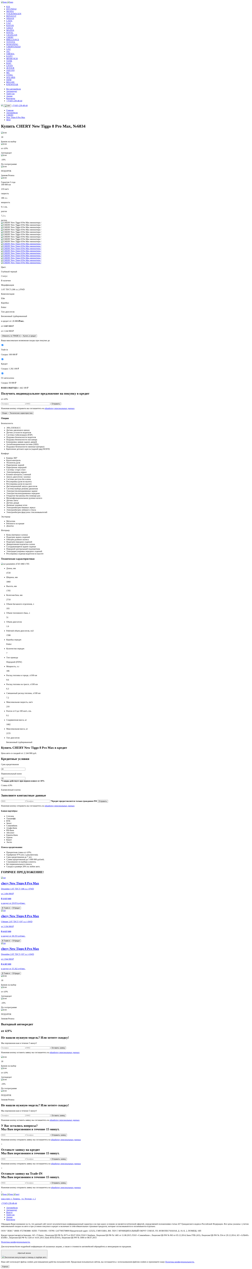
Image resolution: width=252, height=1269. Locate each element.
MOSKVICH (12, 58)
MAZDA (10, 30)
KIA (8, 7)
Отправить (56, 404)
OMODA (10, 54)
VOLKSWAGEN (13, 14)
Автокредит (11, 91)
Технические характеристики (21, 413)
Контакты (10, 98)
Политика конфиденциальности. (15, 1242)
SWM (8, 80)
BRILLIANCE (12, 40)
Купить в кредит (29, 336)
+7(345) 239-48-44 (14, 101)
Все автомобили (13, 89)
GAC (8, 49)
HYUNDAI (11, 9)
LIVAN (9, 66)
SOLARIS (10, 77)
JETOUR (10, 68)
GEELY (9, 28)
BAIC (8, 63)
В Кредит (16, 908)
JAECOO (10, 70)
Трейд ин (10, 94)
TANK (9, 61)
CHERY (10, 37)
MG (8, 73)
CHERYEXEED (13, 47)
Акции (9, 96)
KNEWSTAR (12, 84)
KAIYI (9, 56)
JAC (8, 51)
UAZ (8, 23)
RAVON (10, 25)
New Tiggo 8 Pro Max (15, 117)
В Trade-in (6, 908)
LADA (9, 21)
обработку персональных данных (60, 408)
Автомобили (12, 113)
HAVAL (9, 32)
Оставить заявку (58, 1048)
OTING (9, 75)
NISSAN (10, 18)
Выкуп (9, 1212)
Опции (4, 413)
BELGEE (10, 82)
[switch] (2, 345)
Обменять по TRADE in (11, 336)
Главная (9, 110)
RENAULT (11, 16)
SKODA (10, 11)
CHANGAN (11, 35)
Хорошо (5, 1267)
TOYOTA (10, 42)
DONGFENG (12, 44)
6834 (8, 120)
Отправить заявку (59, 1135)
